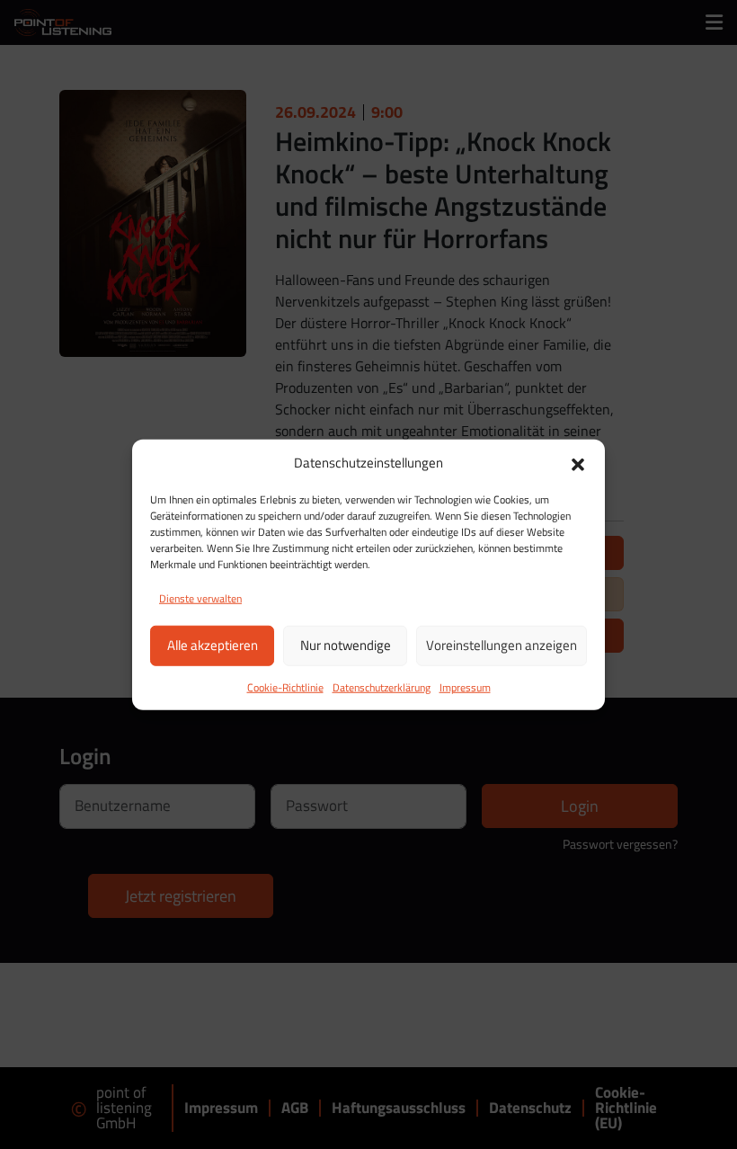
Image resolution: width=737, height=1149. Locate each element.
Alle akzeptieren (212, 645)
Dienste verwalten (200, 597)
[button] (578, 463)
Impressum (465, 686)
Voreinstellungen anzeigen (501, 645)
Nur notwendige (345, 645)
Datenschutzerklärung (382, 686)
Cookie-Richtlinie (285, 686)
